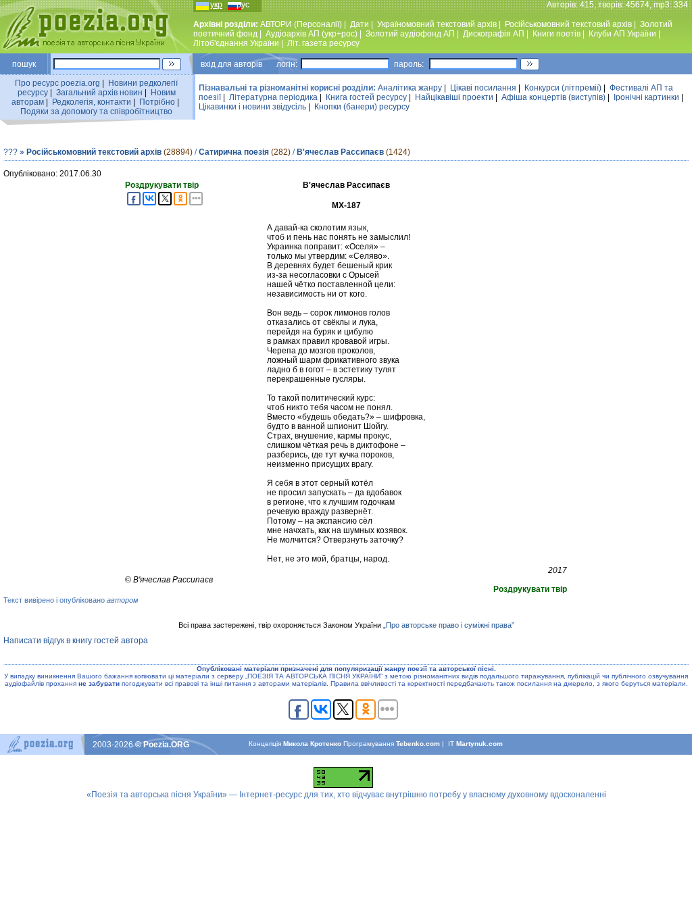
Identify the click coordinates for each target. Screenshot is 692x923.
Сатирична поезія (234, 152)
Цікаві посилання (483, 88)
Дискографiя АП (493, 34)
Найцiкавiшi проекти (454, 97)
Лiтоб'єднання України (236, 43)
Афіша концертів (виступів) (553, 97)
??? (10, 152)
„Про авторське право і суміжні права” (448, 625)
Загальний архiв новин (99, 92)
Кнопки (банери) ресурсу (362, 106)
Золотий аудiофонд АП (410, 34)
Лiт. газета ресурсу (323, 43)
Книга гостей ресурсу (366, 97)
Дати (359, 24)
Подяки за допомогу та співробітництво (96, 111)
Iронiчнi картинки (646, 97)
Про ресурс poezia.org (57, 83)
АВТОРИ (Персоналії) (301, 24)
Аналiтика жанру (410, 88)
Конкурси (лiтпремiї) (562, 88)
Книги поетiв (556, 34)
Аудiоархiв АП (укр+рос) (311, 34)
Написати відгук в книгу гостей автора (75, 640)
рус (243, 4)
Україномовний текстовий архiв (437, 24)
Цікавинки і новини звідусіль (252, 106)
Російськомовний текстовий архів (568, 24)
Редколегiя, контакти (91, 102)
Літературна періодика (273, 97)
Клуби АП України (622, 34)
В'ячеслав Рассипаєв (340, 152)
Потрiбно (157, 102)
